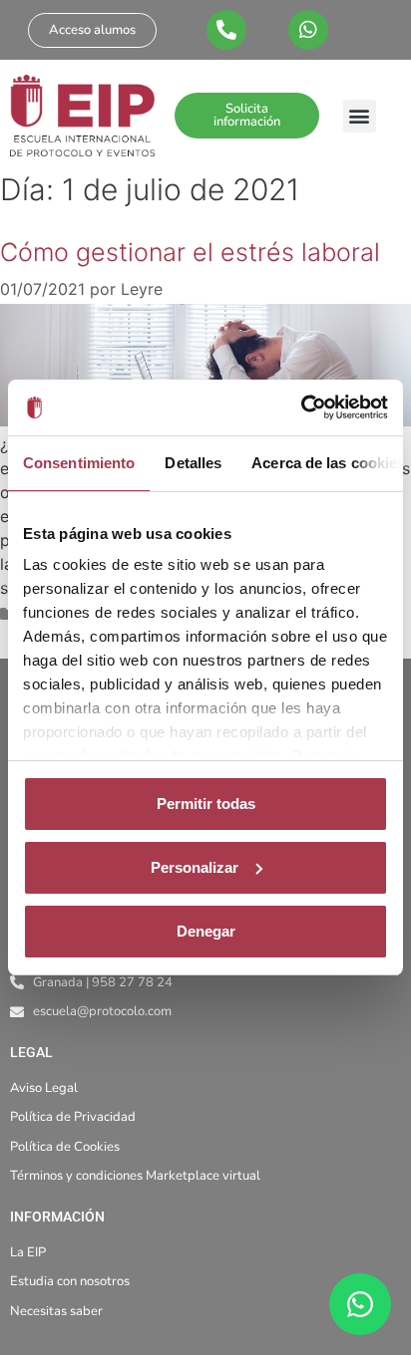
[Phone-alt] (226, 30)
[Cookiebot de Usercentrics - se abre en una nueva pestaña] (300, 407)
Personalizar (194, 867)
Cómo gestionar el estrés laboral (190, 252)
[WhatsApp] (360, 1304)
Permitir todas (206, 803)
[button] (359, 116)
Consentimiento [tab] (79, 462)
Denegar (206, 931)
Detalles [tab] (193, 462)
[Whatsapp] (308, 30)
